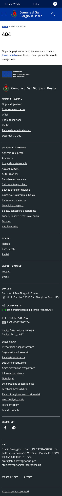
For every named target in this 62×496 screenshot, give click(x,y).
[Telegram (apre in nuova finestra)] (14, 428)
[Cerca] (53, 14)
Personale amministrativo (16, 130)
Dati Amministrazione (14, 363)
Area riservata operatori (15, 491)
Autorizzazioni (10, 174)
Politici (6, 125)
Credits (28, 477)
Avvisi (5, 254)
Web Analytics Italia (13, 399)
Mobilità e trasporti (12, 205)
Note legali (8, 378)
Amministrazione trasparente (18, 368)
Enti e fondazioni (11, 120)
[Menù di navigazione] (4, 14)
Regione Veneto (12, 4)
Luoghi (6, 271)
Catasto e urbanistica (14, 179)
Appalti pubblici (10, 169)
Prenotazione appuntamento (18, 347)
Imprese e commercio (14, 200)
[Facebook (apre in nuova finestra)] (5, 428)
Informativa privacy (13, 373)
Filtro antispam (10, 405)
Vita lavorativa (10, 226)
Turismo (6, 221)
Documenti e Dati (11, 136)
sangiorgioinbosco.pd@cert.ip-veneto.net (30, 310)
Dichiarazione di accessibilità (18, 384)
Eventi (5, 277)
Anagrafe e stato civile (14, 163)
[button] (36, 4)
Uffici (5, 114)
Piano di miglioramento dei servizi (21, 394)
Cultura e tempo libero (14, 184)
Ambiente (7, 158)
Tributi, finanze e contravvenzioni (21, 216)
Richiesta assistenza (13, 357)
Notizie (6, 244)
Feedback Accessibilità (14, 389)
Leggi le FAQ (9, 342)
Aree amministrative (13, 109)
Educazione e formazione (16, 190)
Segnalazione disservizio (15, 352)
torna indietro (10, 55)
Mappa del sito (10, 477)
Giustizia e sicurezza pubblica (18, 195)
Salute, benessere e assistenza (19, 211)
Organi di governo (12, 104)
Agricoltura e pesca (12, 153)
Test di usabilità (11, 410)
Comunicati (8, 249)
